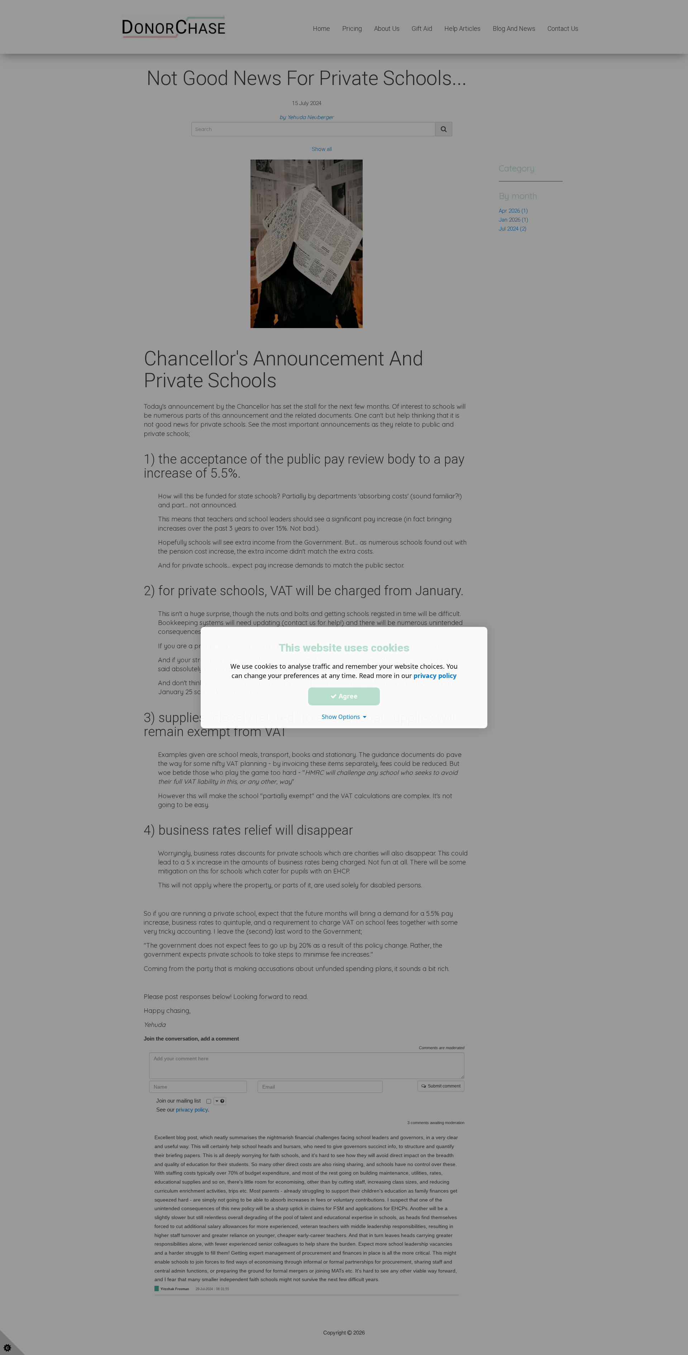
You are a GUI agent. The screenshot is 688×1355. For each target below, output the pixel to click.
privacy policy (435, 675)
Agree (347, 696)
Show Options (342, 717)
